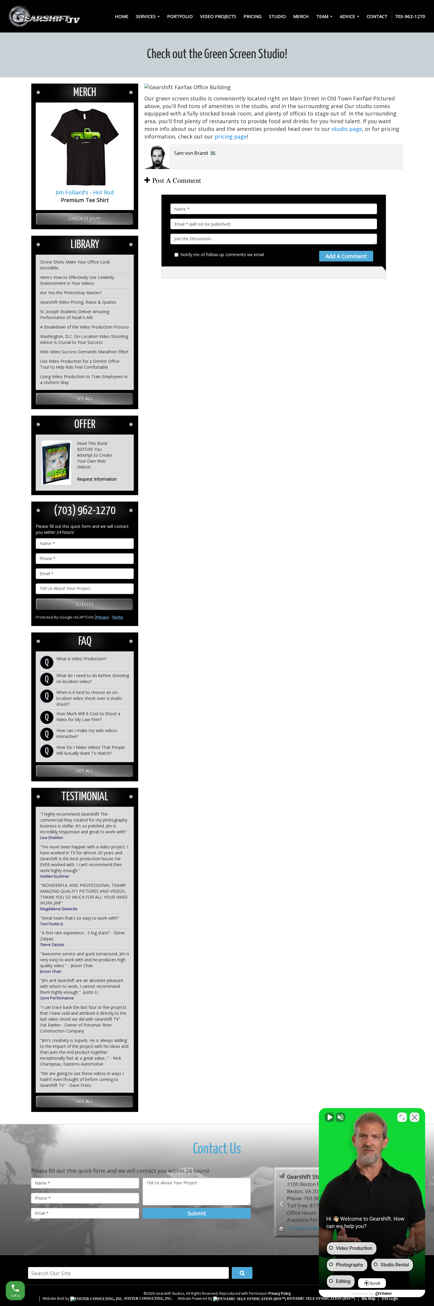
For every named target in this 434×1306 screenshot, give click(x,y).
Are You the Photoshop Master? (71, 292)
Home (121, 16)
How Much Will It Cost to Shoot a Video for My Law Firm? (88, 716)
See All (85, 398)
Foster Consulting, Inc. (148, 1299)
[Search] (242, 1273)
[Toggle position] (402, 1117)
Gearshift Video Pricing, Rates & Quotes (78, 302)
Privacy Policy (279, 1293)
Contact (377, 16)
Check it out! (85, 219)
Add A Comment (346, 256)
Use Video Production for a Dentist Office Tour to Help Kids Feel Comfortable (80, 364)
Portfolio (180, 16)
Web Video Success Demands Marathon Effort (84, 351)
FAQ (85, 641)
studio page (347, 128)
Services (146, 16)
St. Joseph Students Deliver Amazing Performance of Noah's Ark (74, 314)
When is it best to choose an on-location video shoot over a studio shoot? (89, 698)
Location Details (305, 1227)
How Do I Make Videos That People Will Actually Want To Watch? (90, 750)
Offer (84, 424)
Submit (85, 604)
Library (85, 245)
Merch (301, 16)
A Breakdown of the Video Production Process (84, 327)
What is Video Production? (81, 658)
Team (322, 16)
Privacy (102, 617)
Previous (281, 1203)
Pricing (253, 16)
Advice (348, 16)
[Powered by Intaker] (384, 1293)
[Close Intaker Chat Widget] (414, 1117)
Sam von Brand (191, 153)
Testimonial (84, 797)
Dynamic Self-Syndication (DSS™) (320, 1299)
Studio (277, 16)
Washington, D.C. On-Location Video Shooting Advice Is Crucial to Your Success (84, 339)
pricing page (231, 136)
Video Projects (218, 16)
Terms (117, 617)
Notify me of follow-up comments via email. (222, 254)
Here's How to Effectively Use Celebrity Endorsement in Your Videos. (77, 280)
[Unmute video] (329, 1117)
